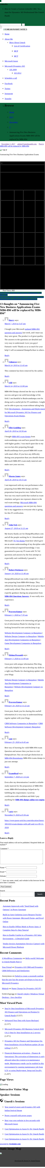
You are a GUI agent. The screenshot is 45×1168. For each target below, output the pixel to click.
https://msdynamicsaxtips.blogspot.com (14, 279)
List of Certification (22, 46)
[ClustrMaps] (1, 1154)
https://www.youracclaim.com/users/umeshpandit (18, 288)
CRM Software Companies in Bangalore (21, 723)
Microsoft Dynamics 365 (15, 66)
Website (3, 876)
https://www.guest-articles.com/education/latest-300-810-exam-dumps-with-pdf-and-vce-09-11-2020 (24, 823)
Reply (7, 355)
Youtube (8, 99)
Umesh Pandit (5, 275)
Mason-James (15, 476)
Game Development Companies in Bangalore (23, 643)
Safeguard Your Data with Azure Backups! (22, 1020)
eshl (10, 383)
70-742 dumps (19, 541)
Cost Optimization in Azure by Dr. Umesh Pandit (24, 1129)
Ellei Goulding (15, 428)
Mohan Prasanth (16, 655)
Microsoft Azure (11, 61)
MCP (16, 51)
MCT (16, 56)
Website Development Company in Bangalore (23, 633)
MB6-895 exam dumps (21, 436)
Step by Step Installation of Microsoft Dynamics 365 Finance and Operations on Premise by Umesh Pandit (24, 1012)
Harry (11, 320)
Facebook (9, 83)
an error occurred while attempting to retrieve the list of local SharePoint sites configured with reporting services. (22, 298)
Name (3, 868)
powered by (10, 1144)
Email (3, 872)
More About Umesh (17, 42)
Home (7, 34)
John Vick (13, 525)
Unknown (13, 362)
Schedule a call (11, 78)
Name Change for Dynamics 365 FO (26, 988)
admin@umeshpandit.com (27, 144)
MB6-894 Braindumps (14, 758)
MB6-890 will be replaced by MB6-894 (14, 146)
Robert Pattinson (16, 570)
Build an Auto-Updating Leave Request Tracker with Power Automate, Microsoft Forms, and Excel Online (23, 918)
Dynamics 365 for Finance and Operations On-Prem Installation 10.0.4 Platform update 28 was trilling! (24, 1044)
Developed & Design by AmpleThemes (27, 1161)
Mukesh (5, 988)
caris (11, 811)
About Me (9, 39)
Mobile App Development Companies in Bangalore (24, 683)
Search (2, 891)
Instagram (9, 93)
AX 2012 (17, 73)
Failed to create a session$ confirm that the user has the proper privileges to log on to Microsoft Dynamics (22, 979)
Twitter (7, 89)
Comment (4, 849)
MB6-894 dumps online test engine (29, 800)
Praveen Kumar (15, 612)
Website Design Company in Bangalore (21, 636)
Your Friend (7, 967)
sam (10, 739)
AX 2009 (13, 70)
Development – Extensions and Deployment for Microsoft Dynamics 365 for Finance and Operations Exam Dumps (25, 412)
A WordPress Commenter (12, 958)
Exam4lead (13, 773)
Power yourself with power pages (18, 1115)
